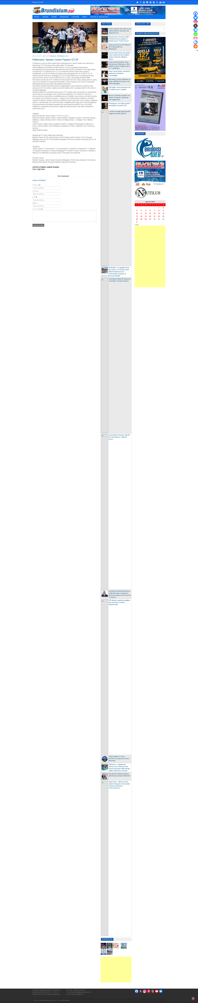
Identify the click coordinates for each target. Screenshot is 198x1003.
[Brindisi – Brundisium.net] (53, 10)
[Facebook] (195, 13)
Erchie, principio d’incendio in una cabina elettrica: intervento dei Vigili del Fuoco (120, 31)
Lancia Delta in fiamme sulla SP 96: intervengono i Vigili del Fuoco (119, 437)
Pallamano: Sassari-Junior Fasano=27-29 (55, 59)
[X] (195, 26)
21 (154, 216)
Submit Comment (38, 225)
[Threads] (152, 991)
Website (34, 203)
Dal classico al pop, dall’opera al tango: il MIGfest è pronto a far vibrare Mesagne (119, 81)
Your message (36, 209)
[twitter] (137, 2)
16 (163, 213)
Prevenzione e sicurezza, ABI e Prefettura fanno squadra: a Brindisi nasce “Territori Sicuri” (119, 39)
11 (141, 213)
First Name (35, 185)
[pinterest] (144, 2)
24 (137, 219)
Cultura (75, 17)
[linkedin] (147, 2)
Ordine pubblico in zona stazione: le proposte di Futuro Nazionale (119, 759)
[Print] (195, 46)
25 (141, 219)
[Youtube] (157, 991)
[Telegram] (195, 30)
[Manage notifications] (193, 998)
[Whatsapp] (195, 34)
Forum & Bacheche (99, 17)
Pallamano (62, 56)
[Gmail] (195, 38)
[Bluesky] (195, 18)
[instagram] (150, 2)
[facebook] (140, 2)
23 (163, 216)
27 (150, 219)
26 (146, 219)
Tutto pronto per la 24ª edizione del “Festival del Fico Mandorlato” (119, 47)
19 (146, 216)
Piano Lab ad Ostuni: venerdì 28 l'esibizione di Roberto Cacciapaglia (119, 73)
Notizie (45, 17)
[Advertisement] (116, 969)
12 (146, 213)
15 (159, 213)
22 (159, 216)
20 (150, 216)
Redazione (53, 56)
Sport (54, 17)
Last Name (35, 191)
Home (36, 17)
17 (137, 216)
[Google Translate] (195, 42)
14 (154, 213)
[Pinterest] (148, 991)
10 (137, 213)
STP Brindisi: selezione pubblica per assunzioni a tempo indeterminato (119, 602)
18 (141, 216)
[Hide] (197, 50)
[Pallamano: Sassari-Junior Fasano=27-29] (64, 37)
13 (150, 213)
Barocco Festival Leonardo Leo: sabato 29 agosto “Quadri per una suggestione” (119, 97)
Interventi (64, 17)
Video (84, 17)
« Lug (136, 224)
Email (34, 197)
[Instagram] (195, 22)
